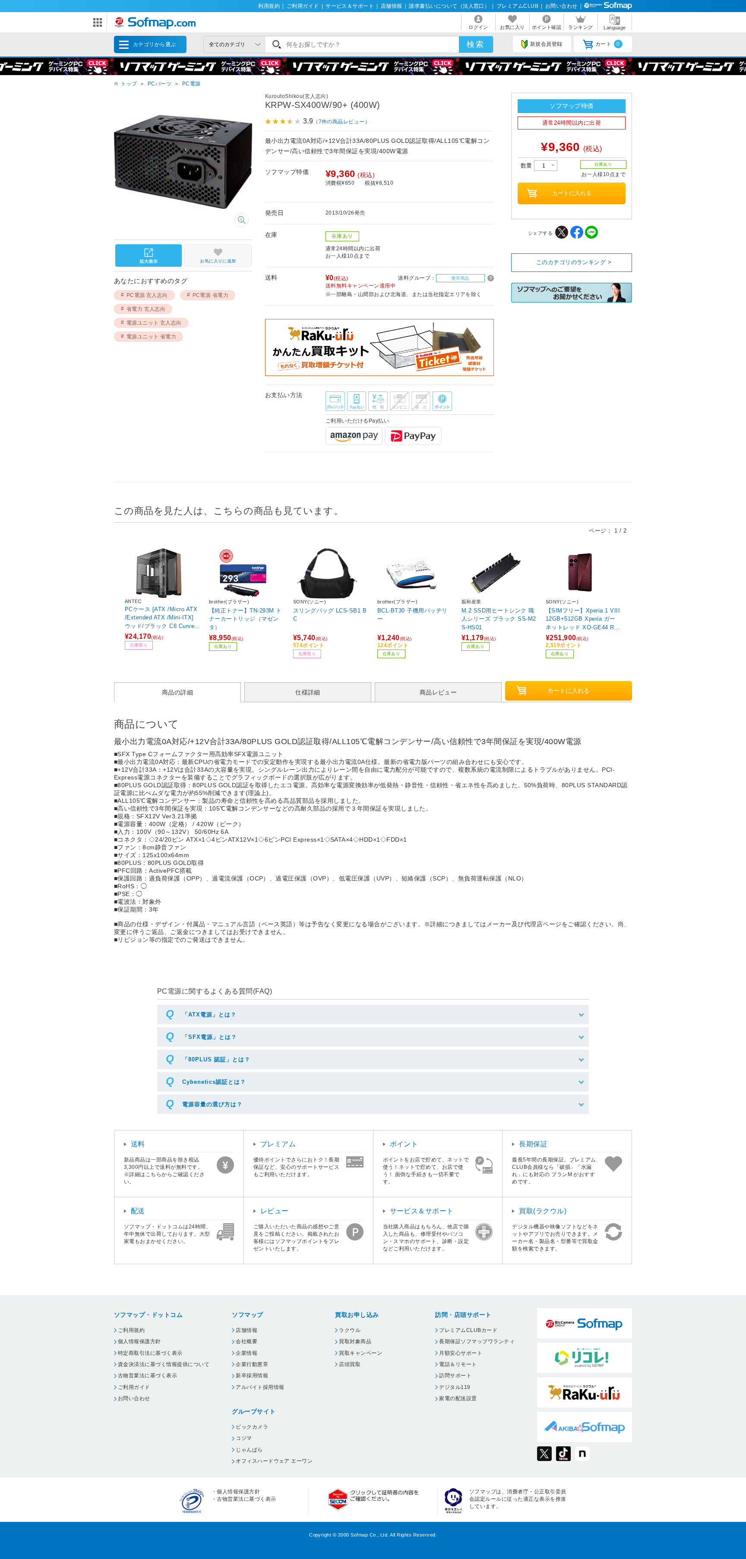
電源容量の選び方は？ (212, 1104)
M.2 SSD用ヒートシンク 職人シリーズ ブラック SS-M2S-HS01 (499, 618)
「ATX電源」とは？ (209, 1014)
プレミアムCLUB (517, 6)
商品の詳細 (177, 692)
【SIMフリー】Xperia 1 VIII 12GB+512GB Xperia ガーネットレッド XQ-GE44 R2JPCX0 (583, 618)
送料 (138, 1144)
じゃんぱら (249, 1450)
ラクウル (349, 1330)
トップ (129, 84)
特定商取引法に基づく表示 (150, 1353)
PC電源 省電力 (211, 295)
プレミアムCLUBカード (468, 1330)
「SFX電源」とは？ (209, 1037)
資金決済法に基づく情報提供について (163, 1364)
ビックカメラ (252, 1427)
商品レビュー (438, 692)
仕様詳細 (307, 692)
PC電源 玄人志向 (147, 295)
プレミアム (278, 1144)
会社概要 (246, 1341)
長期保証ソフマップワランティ (477, 1341)
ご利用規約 (131, 1330)
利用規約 (269, 6)
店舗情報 (391, 6)
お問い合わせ (561, 6)
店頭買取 (349, 1364)
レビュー (274, 1211)
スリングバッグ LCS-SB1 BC (330, 614)
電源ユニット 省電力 (151, 337)
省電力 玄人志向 (146, 309)
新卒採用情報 (252, 1376)
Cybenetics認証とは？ (214, 1082)
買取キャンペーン (360, 1353)
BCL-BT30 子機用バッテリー (412, 614)
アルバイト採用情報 (260, 1387)
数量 (527, 165)
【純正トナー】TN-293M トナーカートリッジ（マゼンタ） (245, 618)
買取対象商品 (355, 1341)
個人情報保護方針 (139, 1341)
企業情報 (246, 1353)
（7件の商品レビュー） (341, 122)
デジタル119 (454, 1387)
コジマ (244, 1438)
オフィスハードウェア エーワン (274, 1461)
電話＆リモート (458, 1364)
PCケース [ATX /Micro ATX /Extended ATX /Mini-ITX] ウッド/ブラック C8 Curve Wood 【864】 (161, 617)
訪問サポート (455, 1376)
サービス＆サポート (350, 6)
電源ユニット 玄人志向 (154, 323)
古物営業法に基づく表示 (147, 1376)
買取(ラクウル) (542, 1211)
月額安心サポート (460, 1353)
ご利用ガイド (303, 6)
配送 (138, 1211)
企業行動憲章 (252, 1364)
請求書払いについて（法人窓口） (449, 6)
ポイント (404, 1144)
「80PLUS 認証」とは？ (216, 1059)
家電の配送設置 (458, 1398)
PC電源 (191, 84)
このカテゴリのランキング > (574, 262)
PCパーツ (159, 84)
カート (607, 44)
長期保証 (533, 1144)
